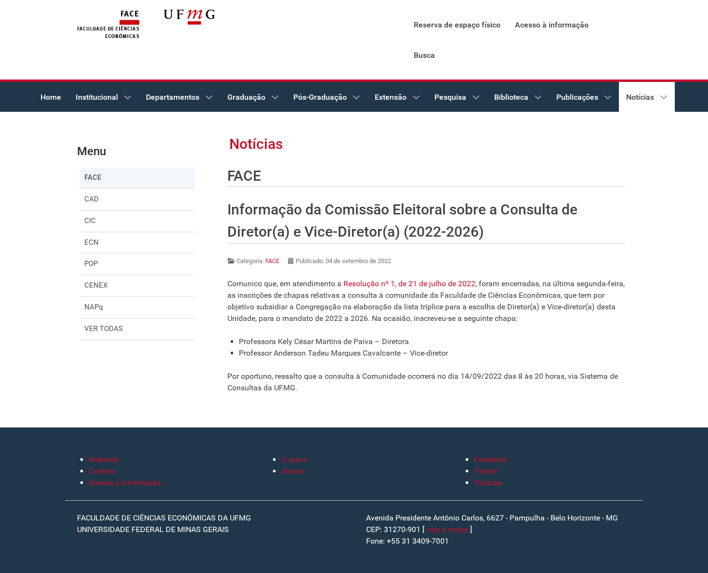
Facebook (490, 459)
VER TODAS (103, 328)
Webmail (103, 459)
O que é (294, 459)
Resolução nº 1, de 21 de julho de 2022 (408, 283)
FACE (92, 177)
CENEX (95, 285)
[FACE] (108, 25)
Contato (102, 471)
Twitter (486, 471)
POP (91, 263)
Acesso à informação (125, 482)
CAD (91, 199)
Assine (292, 471)
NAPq (93, 307)
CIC (90, 220)
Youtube (488, 482)
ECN (91, 242)
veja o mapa (447, 529)
